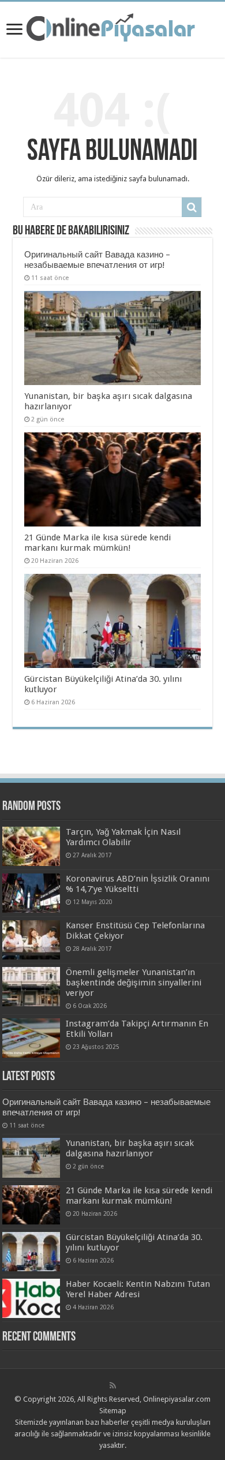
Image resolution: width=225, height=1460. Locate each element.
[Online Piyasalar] (112, 28)
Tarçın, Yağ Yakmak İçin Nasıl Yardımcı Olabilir (123, 837)
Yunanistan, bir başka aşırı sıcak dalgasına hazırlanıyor (130, 1148)
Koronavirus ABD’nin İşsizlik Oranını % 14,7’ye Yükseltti (137, 883)
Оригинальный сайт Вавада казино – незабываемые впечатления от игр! (97, 259)
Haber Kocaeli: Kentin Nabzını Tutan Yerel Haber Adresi (138, 1289)
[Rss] (112, 1385)
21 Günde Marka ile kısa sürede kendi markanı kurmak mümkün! (97, 542)
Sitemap (112, 1410)
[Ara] (191, 207)
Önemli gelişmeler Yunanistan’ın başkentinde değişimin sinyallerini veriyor (133, 982)
